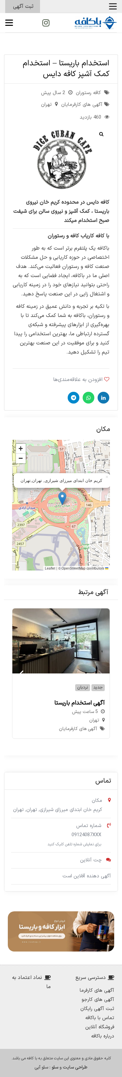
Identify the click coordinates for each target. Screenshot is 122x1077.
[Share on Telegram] (72, 398)
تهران (46, 104)
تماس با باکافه (99, 1018)
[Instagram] (45, 22)
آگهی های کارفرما (97, 990)
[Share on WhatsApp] (87, 398)
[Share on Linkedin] (102, 398)
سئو (55, 1067)
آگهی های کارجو (98, 999)
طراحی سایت (75, 1067)
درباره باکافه (102, 1036)
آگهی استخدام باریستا (79, 703)
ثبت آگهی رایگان (97, 1009)
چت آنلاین (91, 860)
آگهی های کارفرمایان (81, 104)
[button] (113, 6)
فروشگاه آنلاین (99, 1027)
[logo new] (96, 22)
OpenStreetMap (73, 568)
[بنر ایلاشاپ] (61, 931)
